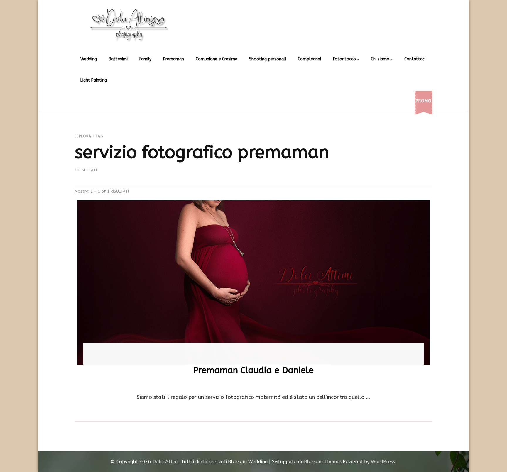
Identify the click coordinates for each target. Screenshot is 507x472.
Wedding (88, 59)
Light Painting (93, 80)
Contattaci (414, 59)
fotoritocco (344, 59)
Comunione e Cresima (216, 59)
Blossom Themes (323, 461)
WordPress (383, 461)
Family (145, 59)
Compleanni (309, 59)
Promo (424, 101)
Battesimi (118, 59)
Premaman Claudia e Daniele (253, 370)
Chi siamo (380, 59)
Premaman (173, 59)
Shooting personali (267, 59)
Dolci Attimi (165, 461)
